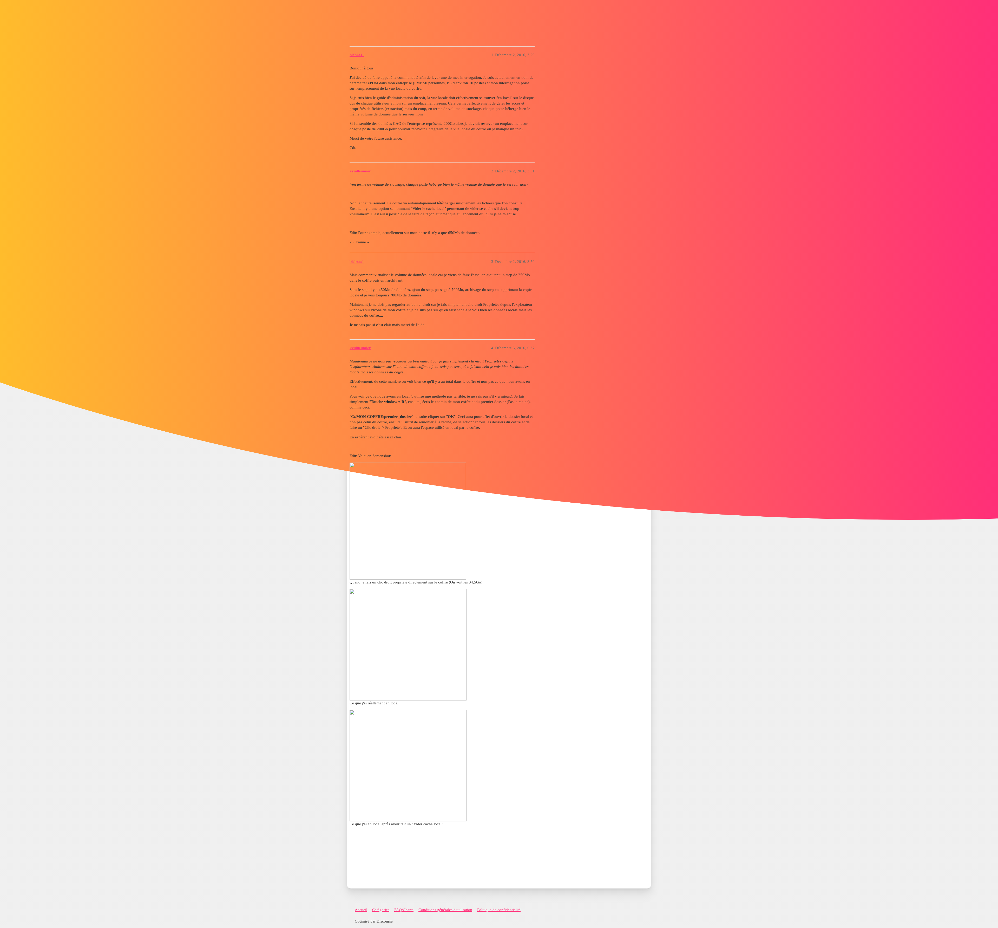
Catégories (380, 910)
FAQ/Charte (403, 910)
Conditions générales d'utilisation (445, 910)
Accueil (361, 910)
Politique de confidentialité (499, 910)
